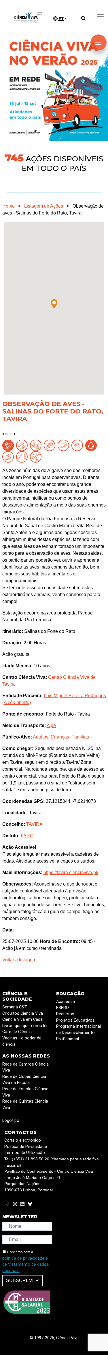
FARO (27, 835)
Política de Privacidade (25, 1146)
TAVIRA (34, 824)
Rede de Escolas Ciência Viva (25, 1092)
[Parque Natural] (64, 444)
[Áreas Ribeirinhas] (9, 456)
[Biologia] (51, 444)
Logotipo (10, 1120)
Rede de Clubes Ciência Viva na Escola (24, 1079)
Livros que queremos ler (25, 1025)
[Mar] (23, 456)
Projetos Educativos (75, 1020)
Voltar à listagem (19, 959)
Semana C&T (14, 1007)
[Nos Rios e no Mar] (92, 444)
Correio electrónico (22, 1140)
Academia (65, 1001)
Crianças (60, 736)
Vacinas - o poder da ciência (21, 1041)
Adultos (40, 736)
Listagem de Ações (43, 206)
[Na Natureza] (9, 444)
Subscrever (22, 1280)
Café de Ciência (17, 1031)
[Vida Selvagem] (78, 444)
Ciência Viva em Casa (22, 1019)
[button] (54, 304)
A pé (51, 725)
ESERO (62, 1007)
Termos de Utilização (24, 1152)
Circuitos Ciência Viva (22, 1013)
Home (8, 206)
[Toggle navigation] (100, 17)
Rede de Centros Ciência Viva (25, 1067)
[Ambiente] (23, 444)
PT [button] (61, 19)
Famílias (80, 736)
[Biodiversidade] (37, 444)
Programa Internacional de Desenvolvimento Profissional (78, 1032)
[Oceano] (37, 456)
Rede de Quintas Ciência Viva (25, 1104)
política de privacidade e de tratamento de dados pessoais (25, 1264)
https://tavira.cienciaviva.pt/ (70, 872)
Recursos (65, 1014)
